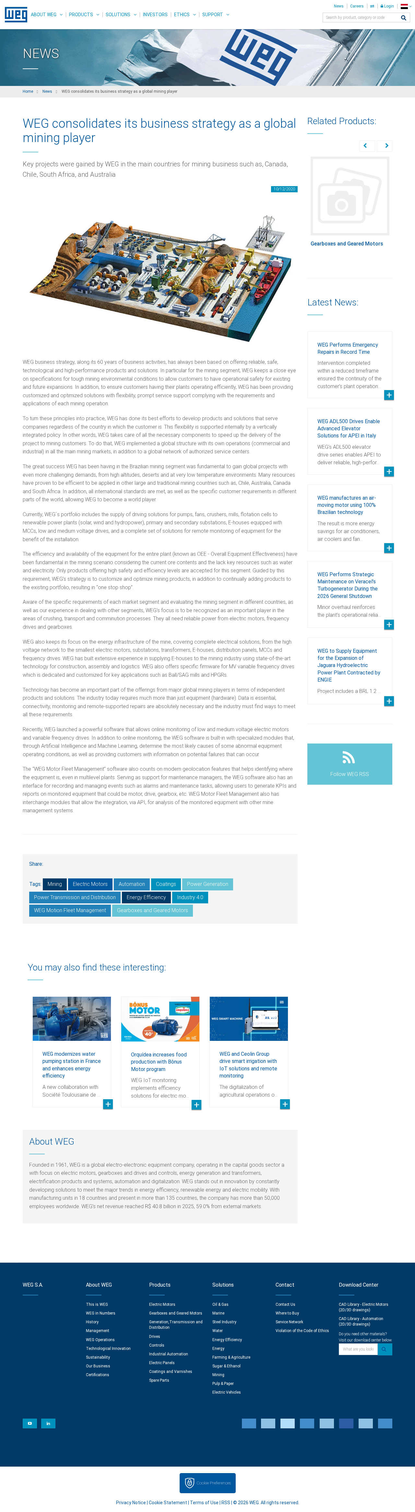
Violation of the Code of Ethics (302, 1330)
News (339, 6)
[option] (72, 1047)
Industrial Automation (168, 1354)
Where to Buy (287, 1313)
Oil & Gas (220, 1304)
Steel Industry (224, 1322)
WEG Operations (100, 1340)
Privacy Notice (131, 1502)
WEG (14, 14)
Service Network (289, 1322)
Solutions (118, 14)
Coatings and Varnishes (170, 1371)
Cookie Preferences (213, 1483)
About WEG (43, 14)
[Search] (403, 18)
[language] (406, 6)
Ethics (182, 14)
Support (212, 14)
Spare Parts (159, 1380)
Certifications (97, 1375)
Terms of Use (204, 1502)
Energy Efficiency (146, 897)
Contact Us (285, 1304)
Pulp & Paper (223, 1383)
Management (97, 1330)
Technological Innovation (108, 1348)
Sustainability (98, 1357)
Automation (132, 884)
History (92, 1322)
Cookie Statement (168, 1502)
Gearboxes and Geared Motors (152, 910)
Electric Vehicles (226, 1392)
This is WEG (97, 1304)
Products (81, 14)
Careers (357, 6)
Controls (156, 1345)
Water (217, 1330)
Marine (218, 1313)
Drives (154, 1336)
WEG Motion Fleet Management (70, 910)
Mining (55, 884)
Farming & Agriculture (231, 1357)
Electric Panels (162, 1363)
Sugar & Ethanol (226, 1366)
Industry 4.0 (190, 897)
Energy (218, 1348)
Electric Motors (90, 884)
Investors (155, 14)
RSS (225, 1502)
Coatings (166, 884)
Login (388, 6)
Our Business (98, 1366)
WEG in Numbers (100, 1313)
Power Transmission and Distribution (75, 897)
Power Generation (207, 884)
